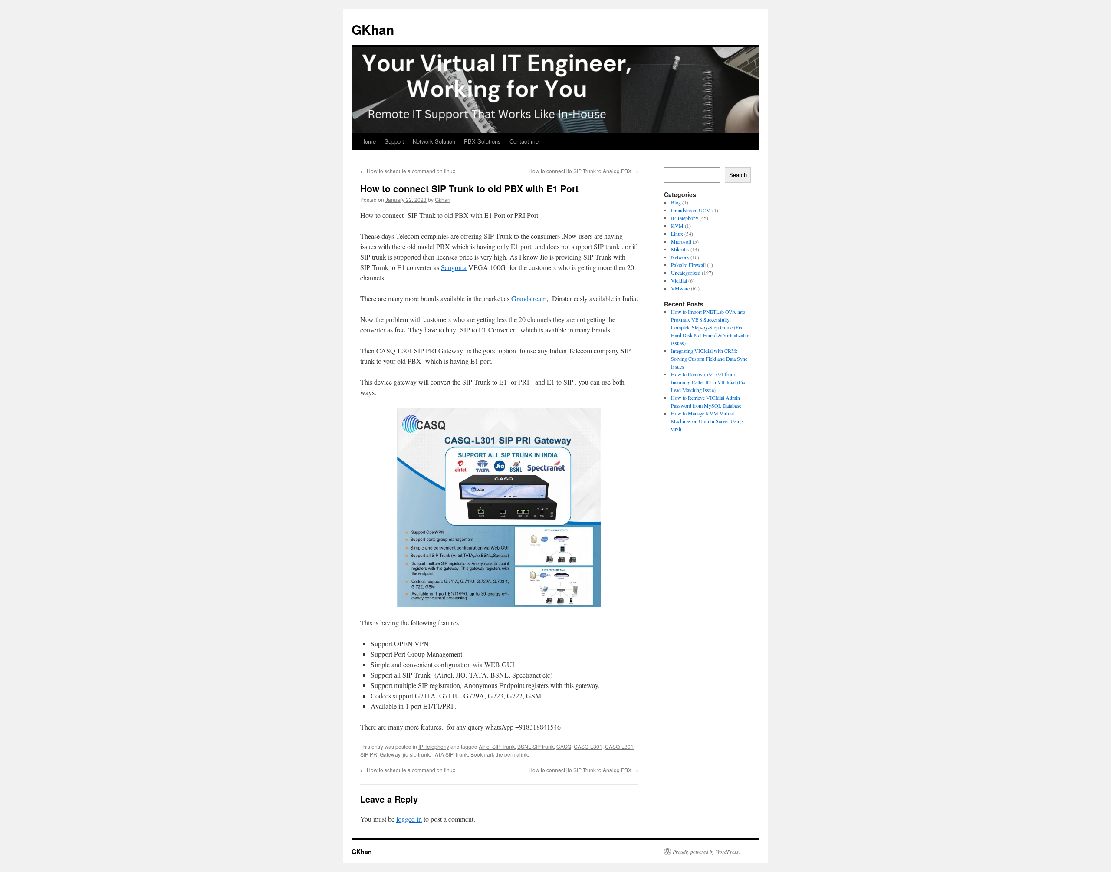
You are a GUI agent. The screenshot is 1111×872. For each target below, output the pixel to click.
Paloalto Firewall (688, 264)
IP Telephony (433, 746)
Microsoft (681, 241)
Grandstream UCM (691, 210)
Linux (677, 233)
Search (738, 175)
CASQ (563, 746)
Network (680, 256)
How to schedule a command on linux (407, 170)
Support (394, 141)
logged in (409, 818)
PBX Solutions (482, 141)
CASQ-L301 (588, 746)
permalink (516, 754)
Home (368, 141)
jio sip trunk (416, 754)
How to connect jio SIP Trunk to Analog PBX (583, 170)
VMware (680, 288)
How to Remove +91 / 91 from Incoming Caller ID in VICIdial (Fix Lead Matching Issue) (708, 382)
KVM (677, 225)
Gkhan (442, 199)
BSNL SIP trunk (535, 746)
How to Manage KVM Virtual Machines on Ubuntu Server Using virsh (707, 421)
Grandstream (528, 298)
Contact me (524, 141)
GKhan (373, 29)
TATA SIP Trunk (450, 754)
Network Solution (434, 141)
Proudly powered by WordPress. (706, 851)
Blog (676, 202)
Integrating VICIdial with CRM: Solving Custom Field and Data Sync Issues (709, 358)
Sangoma (454, 267)
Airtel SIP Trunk (497, 746)
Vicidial (679, 280)
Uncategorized (685, 272)
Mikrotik (680, 249)
